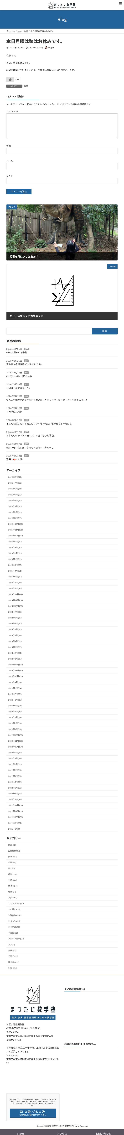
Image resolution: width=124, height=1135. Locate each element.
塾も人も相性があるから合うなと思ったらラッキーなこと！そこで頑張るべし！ (47, 400)
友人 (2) (11, 945)
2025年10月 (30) (15, 536)
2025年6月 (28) (15, 559)
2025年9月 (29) (15, 541)
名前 (8, 145)
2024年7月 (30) (15, 624)
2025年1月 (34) (15, 588)
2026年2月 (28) (15, 512)
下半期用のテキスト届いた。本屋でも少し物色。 (31, 435)
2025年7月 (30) (15, 553)
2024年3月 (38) (15, 647)
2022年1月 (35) (15, 799)
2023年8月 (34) (15, 688)
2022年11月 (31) (15, 741)
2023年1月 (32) (15, 729)
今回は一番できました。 (18, 388)
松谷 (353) (12, 968)
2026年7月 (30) (15, 483)
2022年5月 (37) (15, 776)
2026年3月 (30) (15, 506)
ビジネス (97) (14, 927)
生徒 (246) (12, 880)
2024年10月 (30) (15, 606)
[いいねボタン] (10, 79)
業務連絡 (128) (14, 915)
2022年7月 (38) (15, 764)
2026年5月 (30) (15, 494)
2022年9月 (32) (15, 753)
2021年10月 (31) (15, 817)
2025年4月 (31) (15, 571)
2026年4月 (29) (15, 500)
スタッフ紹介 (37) (16, 939)
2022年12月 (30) (15, 735)
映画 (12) (12, 845)
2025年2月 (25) (15, 582)
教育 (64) (12, 892)
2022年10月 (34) (15, 747)
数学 (26, 86)
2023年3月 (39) (15, 717)
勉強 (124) (12, 886)
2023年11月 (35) (15, 670)
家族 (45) (12, 950)
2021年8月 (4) (14, 829)
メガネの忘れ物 (14, 412)
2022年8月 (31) (15, 758)
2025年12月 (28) (15, 524)
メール (9, 160)
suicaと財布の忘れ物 (16, 352)
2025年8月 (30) (15, 547)
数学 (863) (12, 857)
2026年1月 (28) (15, 518)
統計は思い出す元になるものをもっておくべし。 (31, 447)
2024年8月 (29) (15, 618)
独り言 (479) (13, 962)
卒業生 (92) (13, 933)
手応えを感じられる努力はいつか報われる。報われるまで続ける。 (40, 423)
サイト (9, 175)
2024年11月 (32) (15, 600)
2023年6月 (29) (15, 700)
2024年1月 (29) (15, 659)
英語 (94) (12, 862)
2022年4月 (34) (15, 782)
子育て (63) (13, 956)
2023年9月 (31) (15, 682)
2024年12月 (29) (15, 594)
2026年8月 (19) (15, 477)
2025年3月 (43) (15, 577)
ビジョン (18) (14, 921)
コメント (12, 111)
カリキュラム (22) (16, 903)
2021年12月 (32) (15, 805)
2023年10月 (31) (15, 676)
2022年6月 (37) (15, 770)
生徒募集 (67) (14, 851)
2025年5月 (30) (15, 565)
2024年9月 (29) (15, 612)
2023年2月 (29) (15, 723)
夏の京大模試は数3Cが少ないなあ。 (24, 364)
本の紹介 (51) (14, 909)
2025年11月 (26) (15, 530)
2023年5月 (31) (15, 706)
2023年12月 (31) (15, 665)
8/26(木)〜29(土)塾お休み (19, 376)
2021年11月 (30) (15, 811)
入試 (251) (12, 898)
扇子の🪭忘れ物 (14, 459)
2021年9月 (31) (15, 823)
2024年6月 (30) (15, 629)
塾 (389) (11, 868)
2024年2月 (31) (15, 653)
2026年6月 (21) (15, 489)
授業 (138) (12, 874)
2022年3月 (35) (15, 788)
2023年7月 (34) (15, 694)
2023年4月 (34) (15, 711)
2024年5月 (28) (15, 635)
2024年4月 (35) (15, 641)
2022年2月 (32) (15, 793)
